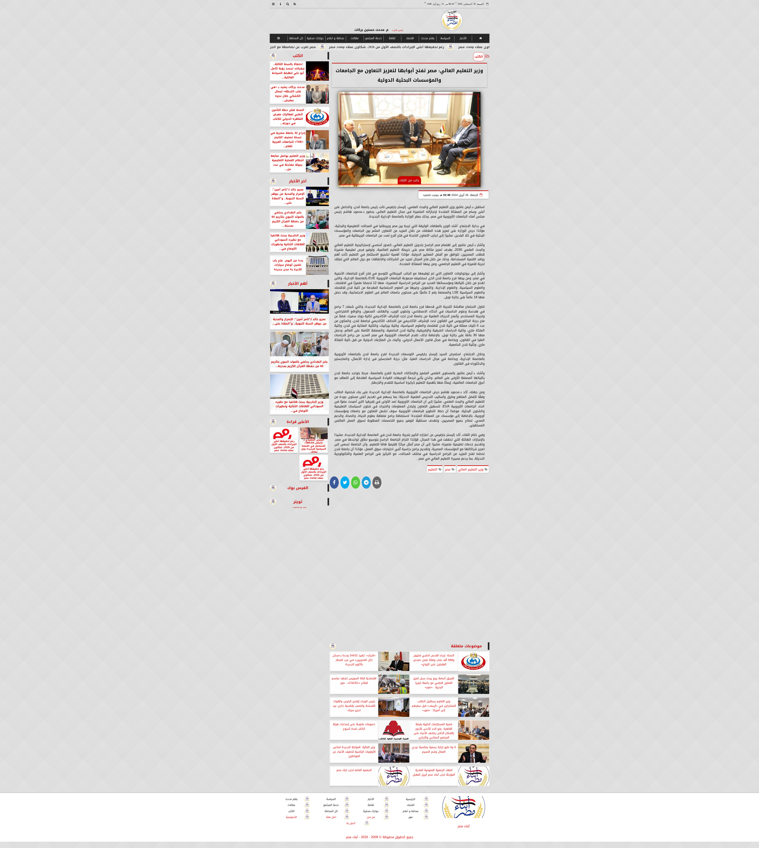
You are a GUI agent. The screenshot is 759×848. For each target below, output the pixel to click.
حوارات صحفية (315, 38)
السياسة (445, 38)
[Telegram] (366, 482)
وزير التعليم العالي (471, 469)
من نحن (371, 817)
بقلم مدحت (427, 38)
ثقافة (392, 38)
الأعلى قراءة (298, 421)
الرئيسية (410, 799)
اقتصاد (410, 38)
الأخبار (462, 38)
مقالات (355, 38)
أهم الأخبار (298, 283)
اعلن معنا (331, 817)
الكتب (479, 56)
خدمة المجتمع (373, 38)
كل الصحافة (296, 38)
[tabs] (273, 4)
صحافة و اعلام (335, 38)
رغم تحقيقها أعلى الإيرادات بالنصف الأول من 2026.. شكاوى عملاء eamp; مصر (453, 47)
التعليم (433, 469)
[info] (280, 4)
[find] (287, 4)
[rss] (295, 4)
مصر (448, 469)
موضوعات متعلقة (466, 646)
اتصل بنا (350, 823)
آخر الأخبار (298, 181)
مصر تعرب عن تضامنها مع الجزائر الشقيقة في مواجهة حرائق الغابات (330, 47)
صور (410, 817)
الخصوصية (291, 817)
